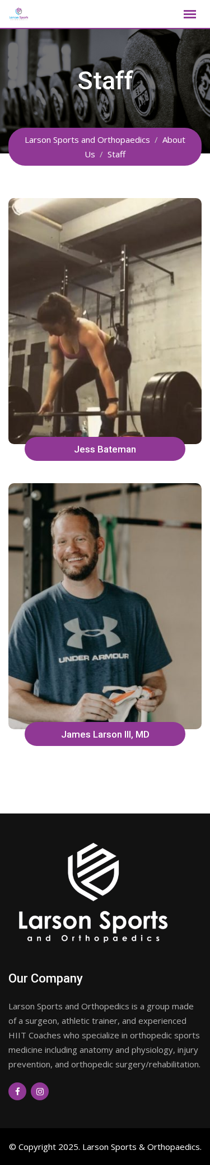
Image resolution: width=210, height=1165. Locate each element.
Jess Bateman (105, 449)
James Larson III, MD (105, 734)
